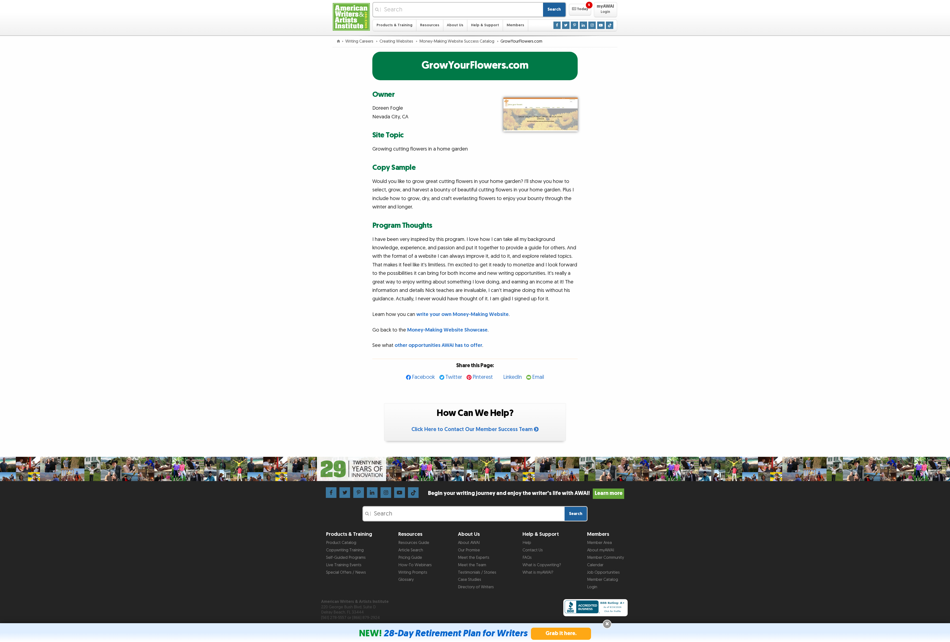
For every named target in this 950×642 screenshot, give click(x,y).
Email (538, 377)
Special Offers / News (346, 572)
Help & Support (485, 25)
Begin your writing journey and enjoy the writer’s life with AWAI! (525, 493)
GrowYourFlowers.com (475, 65)
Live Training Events (343, 565)
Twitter (453, 377)
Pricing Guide (410, 557)
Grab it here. (561, 633)
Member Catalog (602, 579)
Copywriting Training (345, 550)
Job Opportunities (603, 572)
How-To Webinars (415, 565)
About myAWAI (600, 550)
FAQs (527, 557)
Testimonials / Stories (477, 572)
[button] (580, 10)
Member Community (605, 557)
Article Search (410, 550)
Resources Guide (413, 542)
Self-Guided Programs (346, 557)
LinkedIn (512, 377)
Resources (429, 25)
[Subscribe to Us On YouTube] (601, 25)
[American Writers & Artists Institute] (351, 16)
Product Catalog (341, 542)
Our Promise (469, 550)
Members (515, 25)
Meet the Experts (473, 557)
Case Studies (469, 579)
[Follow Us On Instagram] (592, 25)
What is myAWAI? (537, 572)
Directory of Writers (476, 587)
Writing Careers (359, 41)
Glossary (406, 579)
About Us (455, 25)
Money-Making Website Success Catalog (457, 41)
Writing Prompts (412, 572)
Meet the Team (472, 565)
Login (592, 587)
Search (554, 9)
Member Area (599, 542)
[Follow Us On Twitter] (566, 25)
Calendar (595, 565)
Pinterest (483, 377)
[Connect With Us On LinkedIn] (583, 25)
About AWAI (469, 542)
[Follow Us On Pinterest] (574, 25)
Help (526, 542)
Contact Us (532, 550)
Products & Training (394, 25)
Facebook (423, 377)
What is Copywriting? (541, 565)
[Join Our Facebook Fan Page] (557, 25)
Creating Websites (397, 41)
